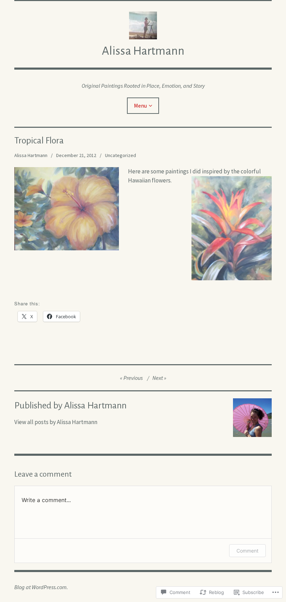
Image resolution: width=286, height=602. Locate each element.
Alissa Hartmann (143, 51)
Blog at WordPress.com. (41, 587)
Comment (247, 551)
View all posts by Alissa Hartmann (55, 422)
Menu (140, 105)
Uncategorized (120, 155)
